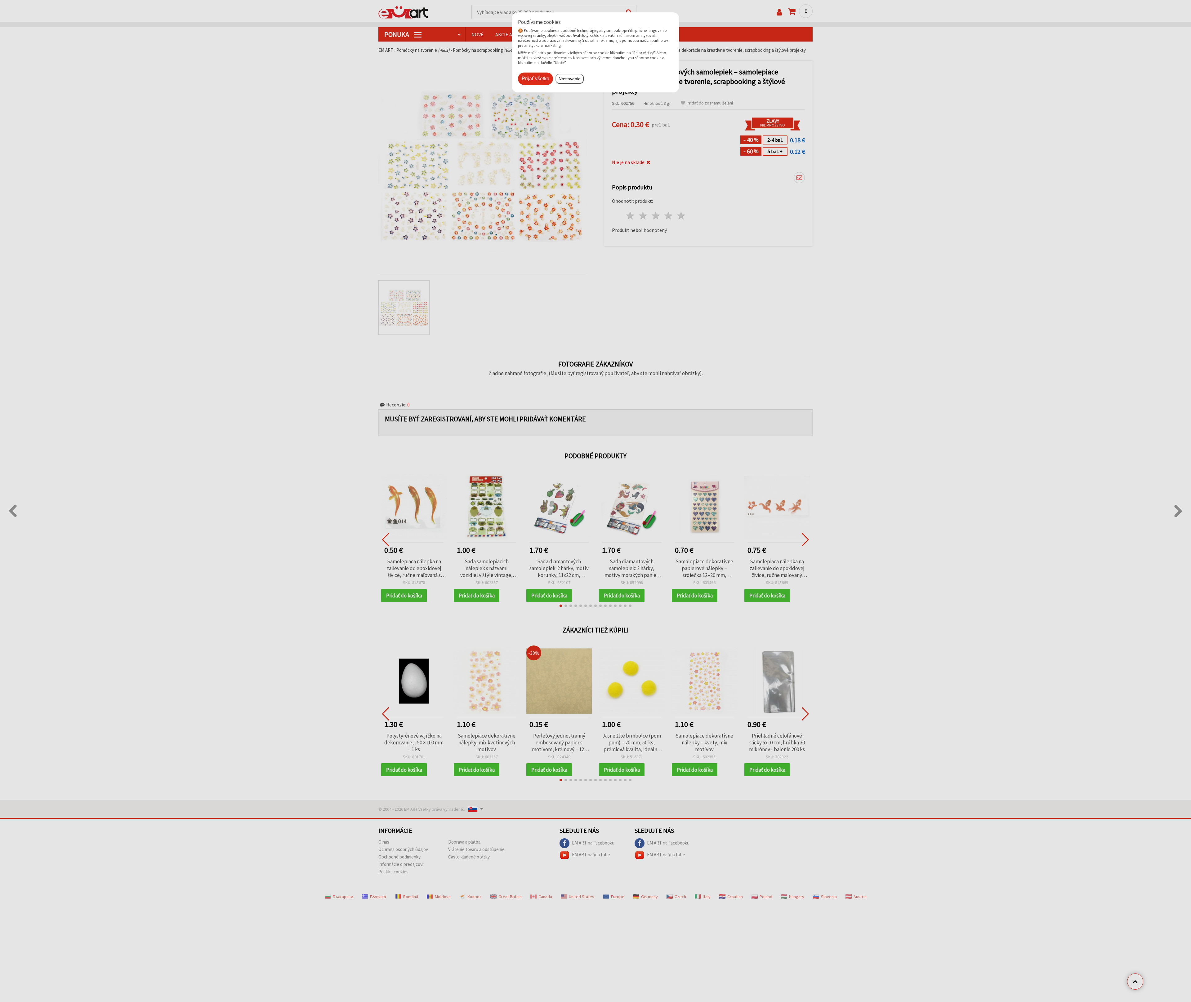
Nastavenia (570, 78)
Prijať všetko (535, 78)
